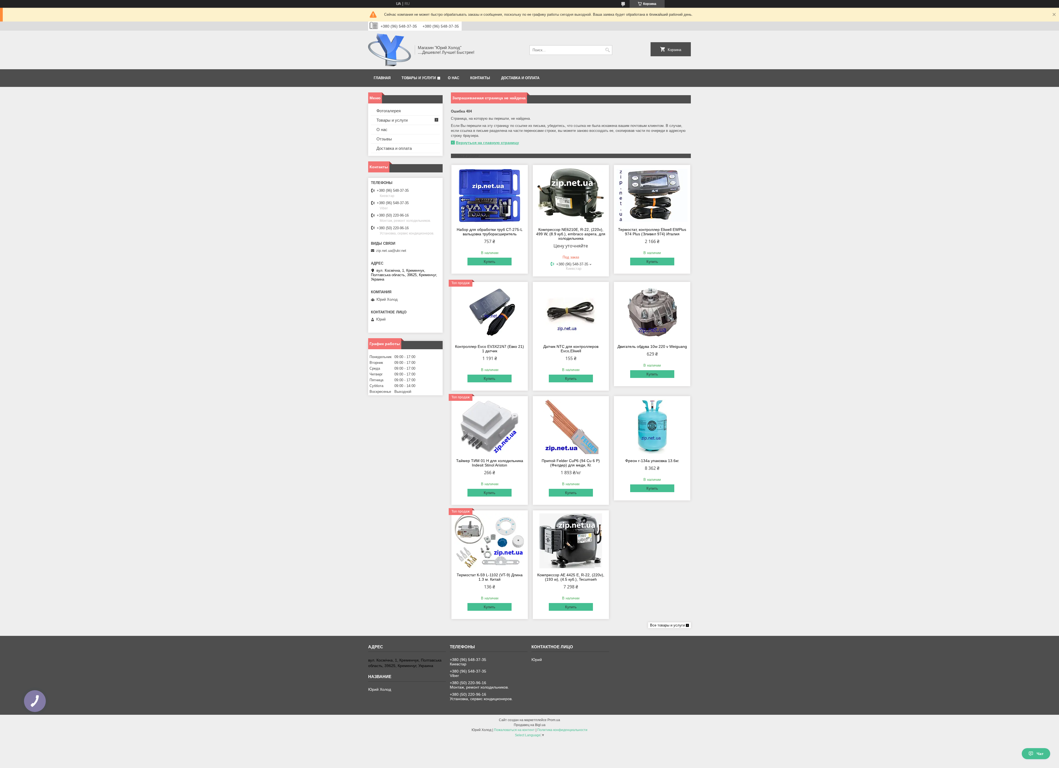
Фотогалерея (388, 110)
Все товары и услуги (667, 625)
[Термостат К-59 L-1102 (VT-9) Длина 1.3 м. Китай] (489, 540)
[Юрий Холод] (389, 49)
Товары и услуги (419, 78)
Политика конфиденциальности (562, 730)
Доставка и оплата (520, 78)
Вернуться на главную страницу (487, 142)
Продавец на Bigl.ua (529, 725)
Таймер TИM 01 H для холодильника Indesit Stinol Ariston (489, 462)
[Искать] (607, 50)
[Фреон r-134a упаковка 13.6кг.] (652, 426)
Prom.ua (553, 720)
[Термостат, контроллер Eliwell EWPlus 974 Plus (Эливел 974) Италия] (652, 195)
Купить (489, 262)
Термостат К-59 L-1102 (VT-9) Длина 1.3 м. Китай (490, 577)
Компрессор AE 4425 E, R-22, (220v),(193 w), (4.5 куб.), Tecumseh (570, 577)
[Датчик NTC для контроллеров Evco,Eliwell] (571, 312)
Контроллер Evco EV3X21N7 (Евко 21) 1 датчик (489, 348)
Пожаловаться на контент (514, 730)
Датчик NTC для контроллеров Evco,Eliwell (570, 348)
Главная (382, 78)
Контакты (480, 78)
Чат (1040, 753)
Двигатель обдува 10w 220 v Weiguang (652, 346)
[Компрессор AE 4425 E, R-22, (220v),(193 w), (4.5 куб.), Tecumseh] (571, 540)
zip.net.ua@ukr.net (391, 251)
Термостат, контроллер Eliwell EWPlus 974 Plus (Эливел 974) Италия (652, 231)
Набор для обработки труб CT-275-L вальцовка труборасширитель (490, 231)
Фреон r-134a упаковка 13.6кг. (652, 460)
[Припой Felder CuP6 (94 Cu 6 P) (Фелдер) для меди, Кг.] (571, 426)
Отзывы (384, 139)
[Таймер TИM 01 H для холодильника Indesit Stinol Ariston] (489, 426)
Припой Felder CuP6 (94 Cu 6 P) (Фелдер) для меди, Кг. (571, 462)
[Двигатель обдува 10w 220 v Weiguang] (652, 312)
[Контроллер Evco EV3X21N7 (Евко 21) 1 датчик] (489, 312)
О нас (453, 78)
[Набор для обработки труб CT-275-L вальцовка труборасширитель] (489, 195)
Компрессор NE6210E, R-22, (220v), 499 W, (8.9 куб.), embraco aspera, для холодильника (570, 234)
